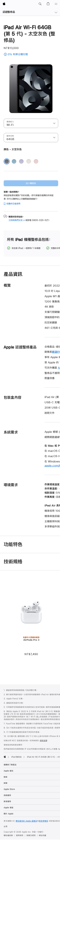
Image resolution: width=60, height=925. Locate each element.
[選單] (56, 4)
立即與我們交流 (16, 220)
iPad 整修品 (16, 757)
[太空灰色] (7, 161)
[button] (40, 4)
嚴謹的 (56, 351)
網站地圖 (42, 835)
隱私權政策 (8, 835)
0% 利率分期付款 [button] (25, 54)
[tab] (27, 109)
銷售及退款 (31, 835)
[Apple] (5, 756)
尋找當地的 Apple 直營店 (26, 821)
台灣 (5, 826)
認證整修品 (9, 11)
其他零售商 (43, 821)
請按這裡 (43, 741)
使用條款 (19, 835)
